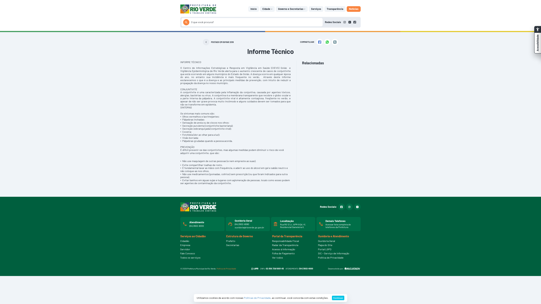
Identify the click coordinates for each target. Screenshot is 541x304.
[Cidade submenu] (271, 9)
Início (253, 8)
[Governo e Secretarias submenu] (304, 9)
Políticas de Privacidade (257, 297)
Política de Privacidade (226, 268)
